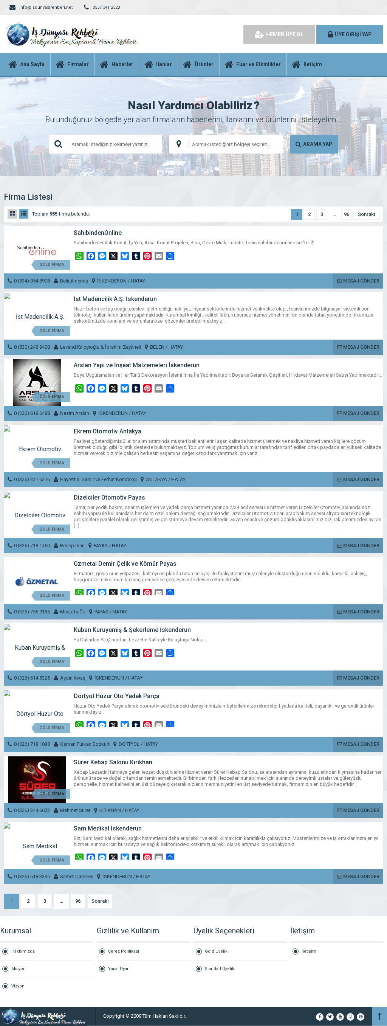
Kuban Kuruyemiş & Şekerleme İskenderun (132, 629)
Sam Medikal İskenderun (108, 828)
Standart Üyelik (219, 968)
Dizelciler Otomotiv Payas (109, 497)
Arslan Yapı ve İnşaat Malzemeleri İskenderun (137, 365)
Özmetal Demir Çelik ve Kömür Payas (125, 563)
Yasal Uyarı (119, 968)
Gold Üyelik (216, 951)
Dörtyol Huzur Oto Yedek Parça (116, 696)
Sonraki (366, 214)
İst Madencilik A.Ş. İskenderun (115, 299)
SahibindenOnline (98, 232)
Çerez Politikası (123, 951)
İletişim (309, 951)
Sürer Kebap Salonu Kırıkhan (113, 762)
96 (346, 214)
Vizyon (18, 986)
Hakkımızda (23, 951)
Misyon (18, 968)
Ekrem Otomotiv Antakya (107, 431)
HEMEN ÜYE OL (284, 34)
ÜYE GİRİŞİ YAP (353, 34)
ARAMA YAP (318, 144)
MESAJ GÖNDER (360, 281)
